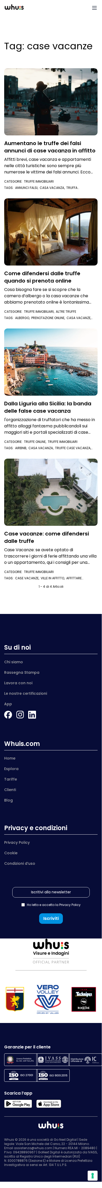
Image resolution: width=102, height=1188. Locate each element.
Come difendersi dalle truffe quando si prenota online (42, 277)
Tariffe (10, 779)
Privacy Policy (17, 842)
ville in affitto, (53, 578)
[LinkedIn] (32, 715)
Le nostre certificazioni (25, 693)
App (8, 704)
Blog (8, 800)
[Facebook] (8, 715)
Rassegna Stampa (21, 672)
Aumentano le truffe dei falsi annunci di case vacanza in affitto (49, 147)
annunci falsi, (27, 187)
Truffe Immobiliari (39, 181)
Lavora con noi (18, 683)
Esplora (11, 768)
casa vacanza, (53, 187)
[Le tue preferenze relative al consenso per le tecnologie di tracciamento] (93, 1176)
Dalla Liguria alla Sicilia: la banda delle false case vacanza (47, 407)
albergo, (23, 318)
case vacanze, (28, 578)
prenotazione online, (49, 318)
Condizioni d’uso (19, 863)
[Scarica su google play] (18, 1104)
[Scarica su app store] (48, 1104)
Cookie (10, 853)
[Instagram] (20, 715)
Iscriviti (51, 918)
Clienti (10, 789)
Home (9, 758)
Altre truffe (66, 311)
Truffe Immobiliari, (40, 311)
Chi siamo (13, 662)
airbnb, (21, 448)
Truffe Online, (36, 441)
